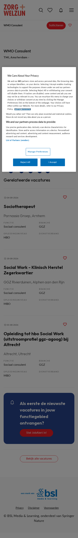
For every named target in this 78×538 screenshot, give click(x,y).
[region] (39, 119)
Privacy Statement (22, 109)
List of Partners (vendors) (17, 140)
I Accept (53, 162)
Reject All (25, 162)
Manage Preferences (38, 152)
